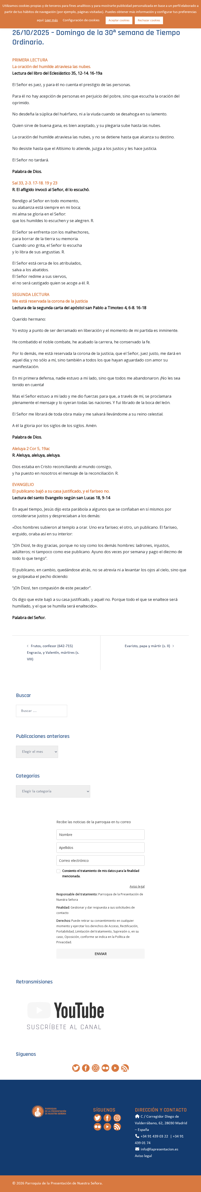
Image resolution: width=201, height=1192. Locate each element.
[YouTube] (115, 1068)
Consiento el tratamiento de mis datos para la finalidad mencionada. (100, 873)
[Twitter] (76, 1068)
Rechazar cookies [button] (149, 20)
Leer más (51, 20)
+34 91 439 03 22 (154, 1136)
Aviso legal (137, 886)
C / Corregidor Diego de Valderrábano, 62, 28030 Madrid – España (161, 1123)
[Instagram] (95, 1068)
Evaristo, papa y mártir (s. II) (147, 646)
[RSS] (125, 1068)
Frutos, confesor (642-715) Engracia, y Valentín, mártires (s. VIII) (53, 652)
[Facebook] (85, 1068)
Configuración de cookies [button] (81, 20)
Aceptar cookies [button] (119, 20)
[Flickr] (105, 1068)
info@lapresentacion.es (159, 1149)
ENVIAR (101, 953)
